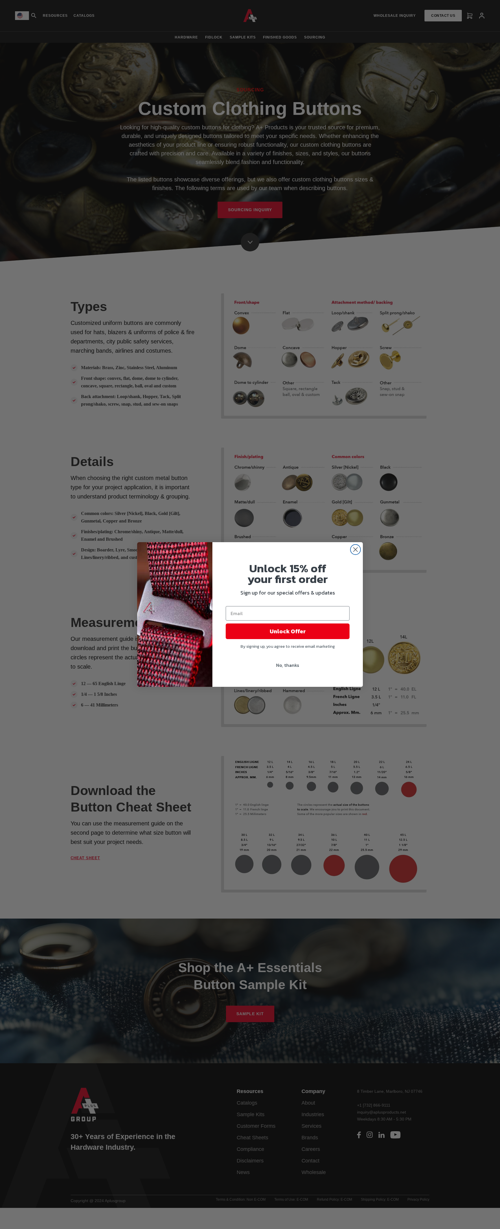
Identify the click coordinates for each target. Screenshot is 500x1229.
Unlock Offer (288, 631)
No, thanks (287, 665)
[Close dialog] (355, 549)
